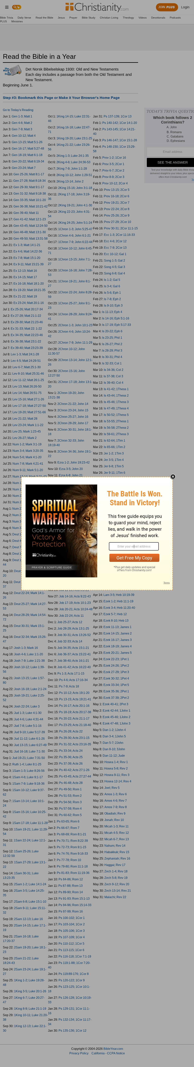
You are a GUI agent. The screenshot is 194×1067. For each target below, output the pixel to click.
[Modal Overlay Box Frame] (97, 533)
